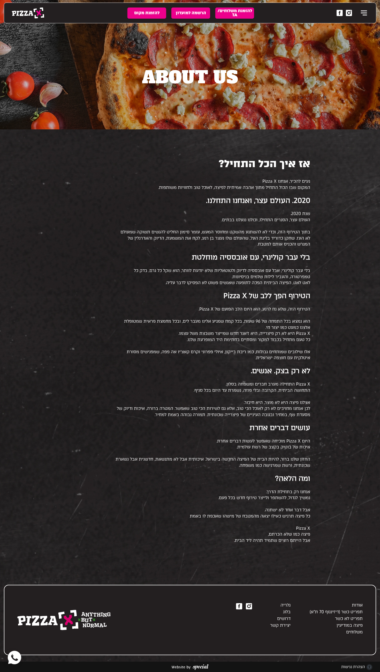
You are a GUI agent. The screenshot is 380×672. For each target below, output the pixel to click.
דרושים (284, 618)
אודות (357, 605)
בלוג (287, 611)
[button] (363, 13)
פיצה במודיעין (350, 625)
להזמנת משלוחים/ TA (235, 12)
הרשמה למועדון (191, 12)
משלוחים (354, 632)
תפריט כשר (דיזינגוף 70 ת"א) (336, 611)
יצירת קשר (280, 625)
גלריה (285, 605)
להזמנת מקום (146, 12)
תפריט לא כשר (349, 618)
